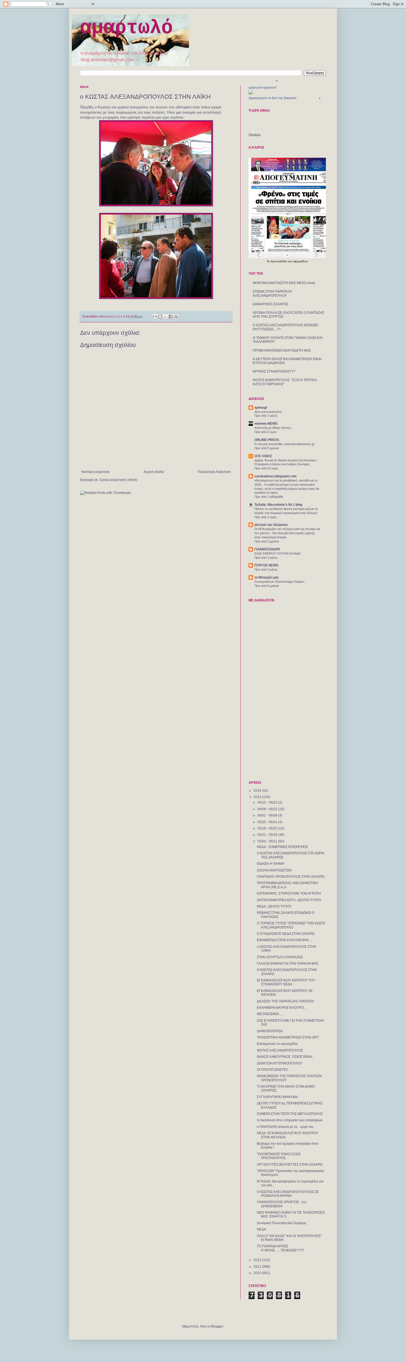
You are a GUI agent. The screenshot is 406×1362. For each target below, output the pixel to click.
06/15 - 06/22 (267, 802)
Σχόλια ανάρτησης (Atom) (118, 480)
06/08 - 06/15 (267, 809)
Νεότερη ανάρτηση (95, 472)
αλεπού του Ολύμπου (271, 525)
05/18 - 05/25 (267, 828)
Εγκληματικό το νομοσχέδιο (277, 1044)
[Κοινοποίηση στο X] (165, 316)
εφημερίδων (300, 261)
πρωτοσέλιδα (279, 261)
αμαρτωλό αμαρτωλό (262, 87)
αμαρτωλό (126, 28)
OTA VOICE (263, 456)
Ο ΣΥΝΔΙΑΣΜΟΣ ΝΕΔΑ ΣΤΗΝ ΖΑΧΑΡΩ (286, 934)
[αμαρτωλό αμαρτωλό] (251, 93)
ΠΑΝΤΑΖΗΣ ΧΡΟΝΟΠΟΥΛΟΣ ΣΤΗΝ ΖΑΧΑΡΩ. (291, 877)
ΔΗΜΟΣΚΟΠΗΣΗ (270, 1031)
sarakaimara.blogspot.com (275, 476)
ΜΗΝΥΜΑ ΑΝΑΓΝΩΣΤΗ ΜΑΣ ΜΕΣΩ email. (284, 283)
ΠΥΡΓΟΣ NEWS (266, 565)
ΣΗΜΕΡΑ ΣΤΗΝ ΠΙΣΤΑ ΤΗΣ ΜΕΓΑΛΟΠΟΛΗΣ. (290, 1114)
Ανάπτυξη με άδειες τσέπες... (273, 427)
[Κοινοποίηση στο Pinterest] (176, 316)
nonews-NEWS (266, 424)
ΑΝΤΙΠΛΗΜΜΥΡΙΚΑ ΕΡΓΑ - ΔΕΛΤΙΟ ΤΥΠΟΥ (289, 900)
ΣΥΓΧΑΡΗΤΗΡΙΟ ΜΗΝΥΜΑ (277, 1097)
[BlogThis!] (160, 316)
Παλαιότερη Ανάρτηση (214, 472)
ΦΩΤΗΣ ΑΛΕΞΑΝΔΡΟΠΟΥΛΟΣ (280, 1050)
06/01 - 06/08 (267, 815)
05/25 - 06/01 (267, 822)
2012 (258, 1260)
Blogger (217, 1326)
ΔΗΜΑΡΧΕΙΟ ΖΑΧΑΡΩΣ (270, 304)
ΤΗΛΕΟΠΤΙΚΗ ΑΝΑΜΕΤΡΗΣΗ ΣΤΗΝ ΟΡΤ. (288, 1037)
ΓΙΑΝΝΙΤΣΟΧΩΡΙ (267, 549)
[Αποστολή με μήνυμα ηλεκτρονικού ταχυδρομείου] (155, 316)
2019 (258, 791)
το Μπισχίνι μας (266, 577)
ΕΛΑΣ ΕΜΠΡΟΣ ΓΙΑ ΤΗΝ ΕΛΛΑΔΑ (277, 553)
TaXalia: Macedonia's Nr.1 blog (278, 505)
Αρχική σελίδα (153, 472)
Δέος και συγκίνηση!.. (268, 411)
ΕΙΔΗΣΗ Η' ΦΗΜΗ (270, 864)
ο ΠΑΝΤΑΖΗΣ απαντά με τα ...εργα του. (285, 1127)
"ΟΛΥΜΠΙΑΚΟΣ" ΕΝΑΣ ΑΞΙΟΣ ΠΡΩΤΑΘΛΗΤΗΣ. (278, 1156)
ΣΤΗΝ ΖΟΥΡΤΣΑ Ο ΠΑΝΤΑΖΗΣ (280, 957)
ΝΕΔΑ (261, 1229)
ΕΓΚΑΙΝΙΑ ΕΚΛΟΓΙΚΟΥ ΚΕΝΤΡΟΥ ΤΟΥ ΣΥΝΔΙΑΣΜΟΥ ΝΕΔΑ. (286, 982)
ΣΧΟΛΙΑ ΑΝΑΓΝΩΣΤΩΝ (274, 870)
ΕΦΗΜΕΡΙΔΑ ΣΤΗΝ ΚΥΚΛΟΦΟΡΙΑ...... (285, 940)
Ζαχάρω (254, 135)
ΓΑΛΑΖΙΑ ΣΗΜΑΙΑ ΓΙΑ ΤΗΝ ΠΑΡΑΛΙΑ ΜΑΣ (287, 963)
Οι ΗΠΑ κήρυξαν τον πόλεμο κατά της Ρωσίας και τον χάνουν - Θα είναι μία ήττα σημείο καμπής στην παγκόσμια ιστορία (287, 533)
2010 (258, 1273)
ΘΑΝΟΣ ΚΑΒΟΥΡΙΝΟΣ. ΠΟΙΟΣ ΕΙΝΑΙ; (285, 1057)
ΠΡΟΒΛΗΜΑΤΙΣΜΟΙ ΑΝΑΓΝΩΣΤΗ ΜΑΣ (282, 350)
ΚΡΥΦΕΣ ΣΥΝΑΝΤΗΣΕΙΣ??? (274, 371)
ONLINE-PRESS (266, 440)
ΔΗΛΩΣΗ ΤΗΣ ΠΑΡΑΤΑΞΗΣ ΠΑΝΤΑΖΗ (285, 1001)
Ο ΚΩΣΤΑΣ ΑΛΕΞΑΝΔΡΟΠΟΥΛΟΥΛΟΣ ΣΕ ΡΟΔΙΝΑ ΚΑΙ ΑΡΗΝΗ (288, 1194)
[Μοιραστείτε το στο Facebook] (170, 316)
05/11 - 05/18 (267, 835)
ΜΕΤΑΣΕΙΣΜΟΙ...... (270, 1014)
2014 (258, 797)
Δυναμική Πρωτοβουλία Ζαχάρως (282, 1223)
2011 (258, 1267)
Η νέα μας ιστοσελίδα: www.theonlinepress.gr (284, 444)
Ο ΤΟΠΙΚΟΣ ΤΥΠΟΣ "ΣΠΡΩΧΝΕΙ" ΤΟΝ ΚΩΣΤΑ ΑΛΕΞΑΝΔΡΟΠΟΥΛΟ (291, 925)
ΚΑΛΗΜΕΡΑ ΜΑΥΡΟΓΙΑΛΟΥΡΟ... (281, 1008)
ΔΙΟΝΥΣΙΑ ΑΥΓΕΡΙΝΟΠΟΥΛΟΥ (279, 1063)
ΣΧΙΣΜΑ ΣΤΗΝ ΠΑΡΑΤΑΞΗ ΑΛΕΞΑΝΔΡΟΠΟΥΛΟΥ (272, 293)
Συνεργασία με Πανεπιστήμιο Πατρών (279, 581)
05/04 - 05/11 (267, 841)
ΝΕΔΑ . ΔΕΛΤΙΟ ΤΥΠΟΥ (274, 906)
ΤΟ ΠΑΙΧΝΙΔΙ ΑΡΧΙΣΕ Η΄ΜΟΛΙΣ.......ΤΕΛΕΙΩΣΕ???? (280, 1248)
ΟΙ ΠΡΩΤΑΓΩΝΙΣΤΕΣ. (273, 1070)
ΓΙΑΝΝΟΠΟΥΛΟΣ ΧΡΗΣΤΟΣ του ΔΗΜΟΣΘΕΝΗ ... (282, 1204)
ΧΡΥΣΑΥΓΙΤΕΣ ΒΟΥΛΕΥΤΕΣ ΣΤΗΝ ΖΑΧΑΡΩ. (290, 1164)
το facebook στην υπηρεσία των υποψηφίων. (290, 1120)
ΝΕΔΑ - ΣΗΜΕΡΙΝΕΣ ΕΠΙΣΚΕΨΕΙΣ (282, 847)
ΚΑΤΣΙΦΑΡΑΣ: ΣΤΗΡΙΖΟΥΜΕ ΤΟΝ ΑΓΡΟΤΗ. (289, 893)
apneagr (260, 408)
